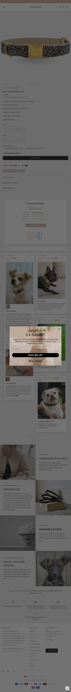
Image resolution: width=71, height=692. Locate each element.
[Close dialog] (59, 328)
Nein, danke (35, 361)
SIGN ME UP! (35, 355)
